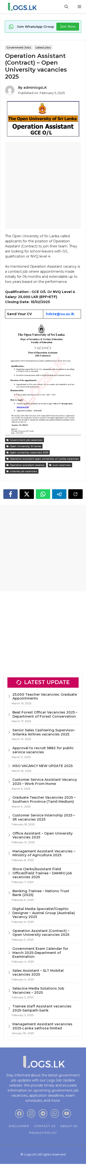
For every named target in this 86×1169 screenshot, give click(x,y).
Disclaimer (19, 1126)
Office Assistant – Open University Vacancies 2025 (42, 835)
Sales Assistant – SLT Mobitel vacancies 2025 (38, 972)
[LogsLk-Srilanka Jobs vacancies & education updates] (23, 6)
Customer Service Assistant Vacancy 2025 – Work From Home (44, 781)
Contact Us (44, 1126)
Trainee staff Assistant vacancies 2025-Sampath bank (41, 1008)
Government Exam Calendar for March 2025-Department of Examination (40, 952)
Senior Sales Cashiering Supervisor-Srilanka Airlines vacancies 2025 (43, 732)
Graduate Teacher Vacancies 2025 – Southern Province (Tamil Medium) (43, 799)
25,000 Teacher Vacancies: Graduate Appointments (44, 696)
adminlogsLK (35, 87)
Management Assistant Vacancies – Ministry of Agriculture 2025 (43, 853)
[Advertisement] (43, 185)
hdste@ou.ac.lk (60, 314)
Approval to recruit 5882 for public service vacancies (43, 750)
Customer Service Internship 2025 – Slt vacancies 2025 (43, 817)
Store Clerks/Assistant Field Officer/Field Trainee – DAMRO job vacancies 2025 (42, 873)
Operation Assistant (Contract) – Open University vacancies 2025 (40, 933)
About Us (68, 1126)
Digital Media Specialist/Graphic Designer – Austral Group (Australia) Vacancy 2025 (43, 913)
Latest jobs (43, 47)
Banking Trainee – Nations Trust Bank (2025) (40, 893)
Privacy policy (43, 1133)
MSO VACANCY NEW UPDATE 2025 (42, 766)
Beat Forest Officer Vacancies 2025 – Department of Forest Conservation (44, 714)
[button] (66, 6)
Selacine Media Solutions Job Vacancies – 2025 (38, 990)
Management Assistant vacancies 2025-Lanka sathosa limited (42, 1026)
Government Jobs (18, 47)
